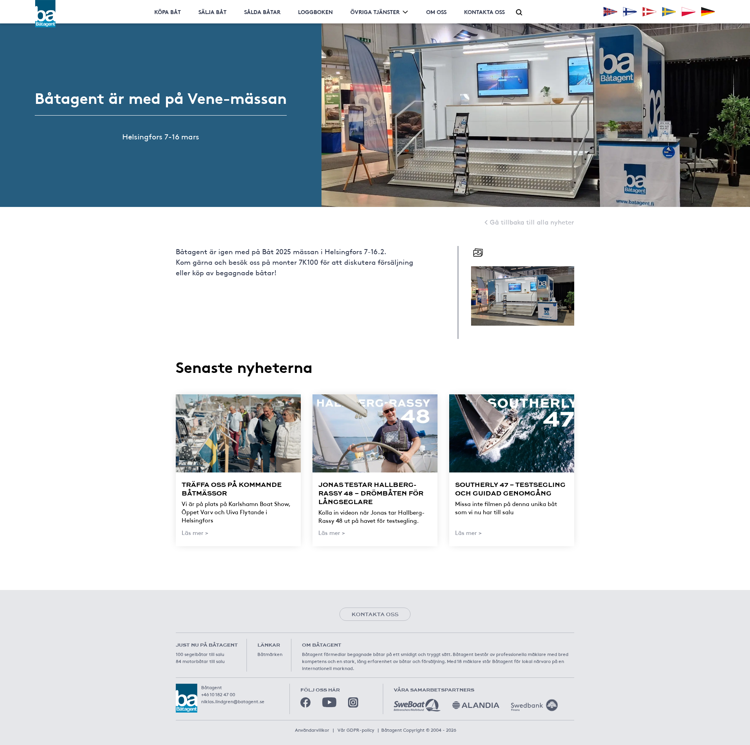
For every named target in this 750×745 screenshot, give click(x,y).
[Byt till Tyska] (708, 11)
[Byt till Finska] (630, 11)
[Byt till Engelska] (610, 11)
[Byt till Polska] (688, 11)
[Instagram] (353, 702)
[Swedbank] (534, 705)
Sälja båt (212, 12)
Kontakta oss (484, 12)
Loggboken (315, 12)
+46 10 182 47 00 (218, 694)
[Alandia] (475, 705)
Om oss (436, 12)
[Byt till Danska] (649, 11)
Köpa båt (167, 12)
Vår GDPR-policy (356, 730)
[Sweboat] (417, 705)
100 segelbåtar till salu (200, 654)
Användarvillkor (312, 730)
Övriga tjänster (375, 12)
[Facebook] (305, 702)
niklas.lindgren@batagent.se (232, 701)
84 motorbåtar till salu (200, 661)
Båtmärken (269, 654)
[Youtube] (329, 702)
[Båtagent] (45, 13)
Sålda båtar (262, 12)
